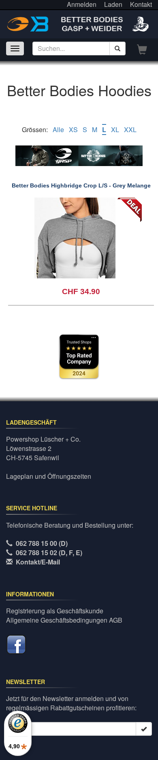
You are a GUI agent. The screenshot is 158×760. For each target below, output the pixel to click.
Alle (58, 129)
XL (115, 129)
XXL (130, 129)
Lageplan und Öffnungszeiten (48, 476)
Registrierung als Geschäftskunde (54, 610)
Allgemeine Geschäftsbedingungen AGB (64, 620)
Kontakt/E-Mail (38, 561)
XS (73, 129)
